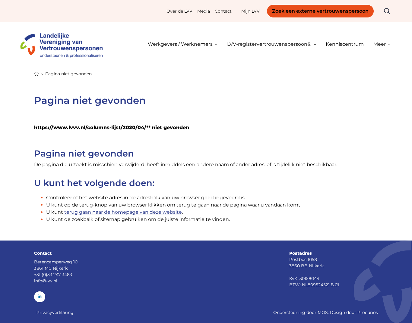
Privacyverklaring (55, 312)
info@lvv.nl (45, 281)
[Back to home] (64, 44)
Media (203, 11)
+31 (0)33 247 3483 (53, 274)
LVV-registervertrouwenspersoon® (269, 44)
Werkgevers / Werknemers (180, 44)
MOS (323, 312)
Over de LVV (179, 11)
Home (36, 73)
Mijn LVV (250, 11)
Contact (223, 11)
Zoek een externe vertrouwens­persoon (320, 11)
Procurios (367, 312)
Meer (379, 44)
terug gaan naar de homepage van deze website (123, 212)
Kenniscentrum (345, 44)
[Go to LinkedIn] (39, 297)
